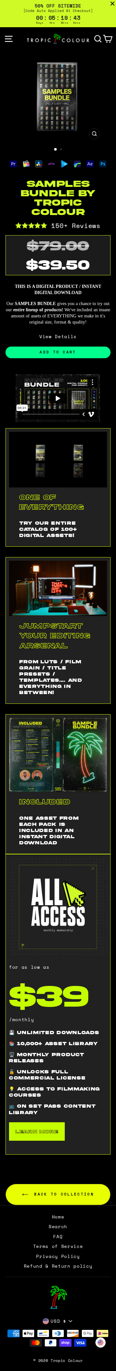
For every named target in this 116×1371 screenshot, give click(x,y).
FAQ (58, 1236)
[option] (58, 97)
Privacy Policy (58, 1256)
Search (58, 1226)
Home (58, 1217)
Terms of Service (58, 1246)
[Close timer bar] (112, 4)
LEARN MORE (36, 1131)
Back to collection (62, 1193)
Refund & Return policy (58, 1266)
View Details (58, 336)
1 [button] (55, 149)
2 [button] (61, 150)
